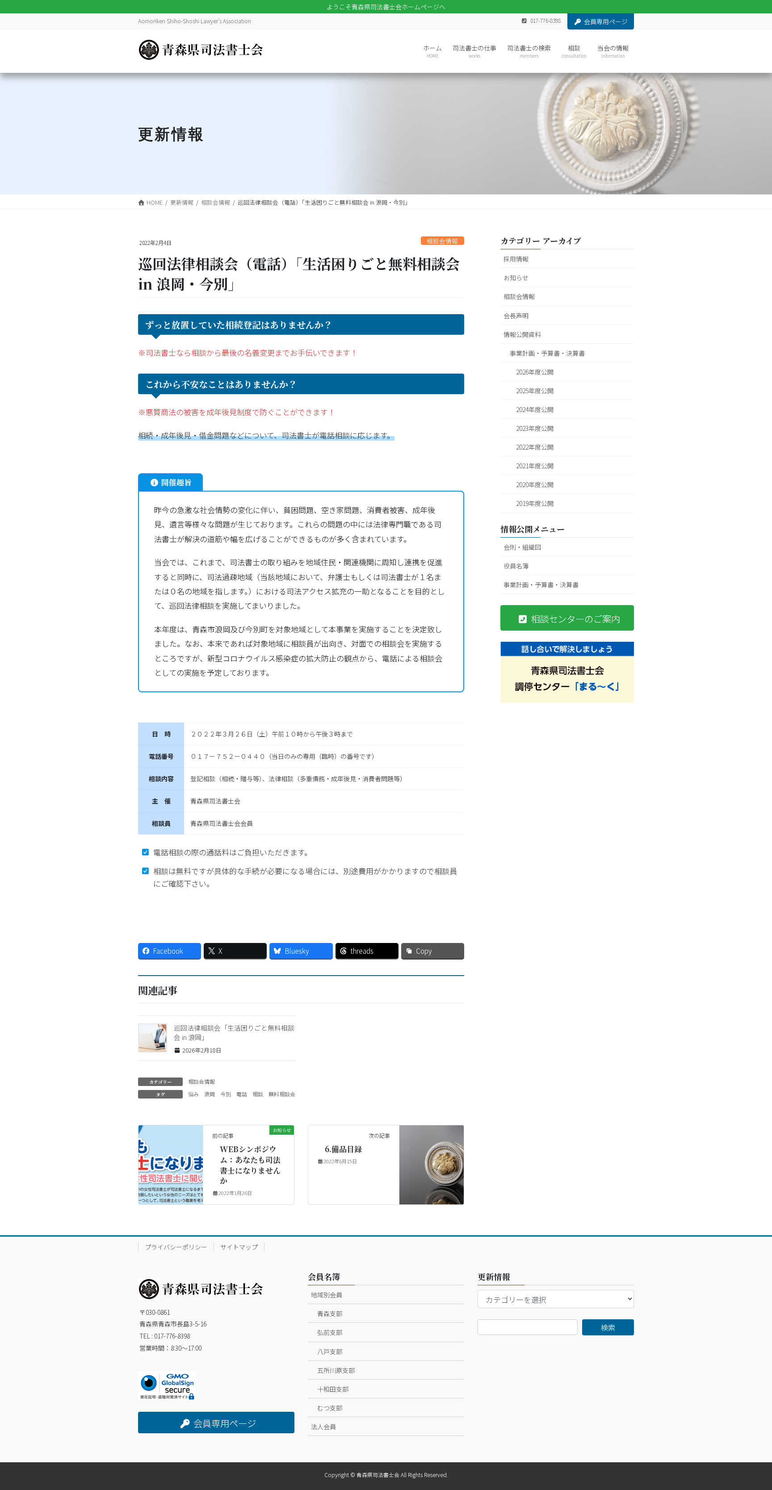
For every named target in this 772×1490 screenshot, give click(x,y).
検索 (608, 1327)
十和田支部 (332, 1389)
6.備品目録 (343, 1148)
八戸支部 (329, 1351)
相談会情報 (442, 240)
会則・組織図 (522, 547)
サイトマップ (239, 1246)
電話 (241, 1094)
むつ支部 (329, 1407)
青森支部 (329, 1313)
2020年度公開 (535, 484)
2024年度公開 (535, 409)
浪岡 (209, 1094)
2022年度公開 (535, 446)
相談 (257, 1094)
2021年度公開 (535, 465)
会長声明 (516, 315)
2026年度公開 (535, 371)
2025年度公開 (535, 390)
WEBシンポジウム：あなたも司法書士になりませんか (250, 1164)
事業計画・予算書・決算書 (547, 353)
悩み (193, 1094)
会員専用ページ (606, 21)
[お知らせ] (170, 1157)
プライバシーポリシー (176, 1246)
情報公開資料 (522, 334)
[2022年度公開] (431, 1157)
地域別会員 (326, 1294)
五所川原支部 (336, 1370)
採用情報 (516, 258)
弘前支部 (329, 1332)
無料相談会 (282, 1094)
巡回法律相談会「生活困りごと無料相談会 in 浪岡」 (234, 1032)
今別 (225, 1094)
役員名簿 (516, 565)
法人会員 (323, 1426)
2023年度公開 (535, 428)
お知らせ (516, 277)
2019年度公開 (535, 503)
